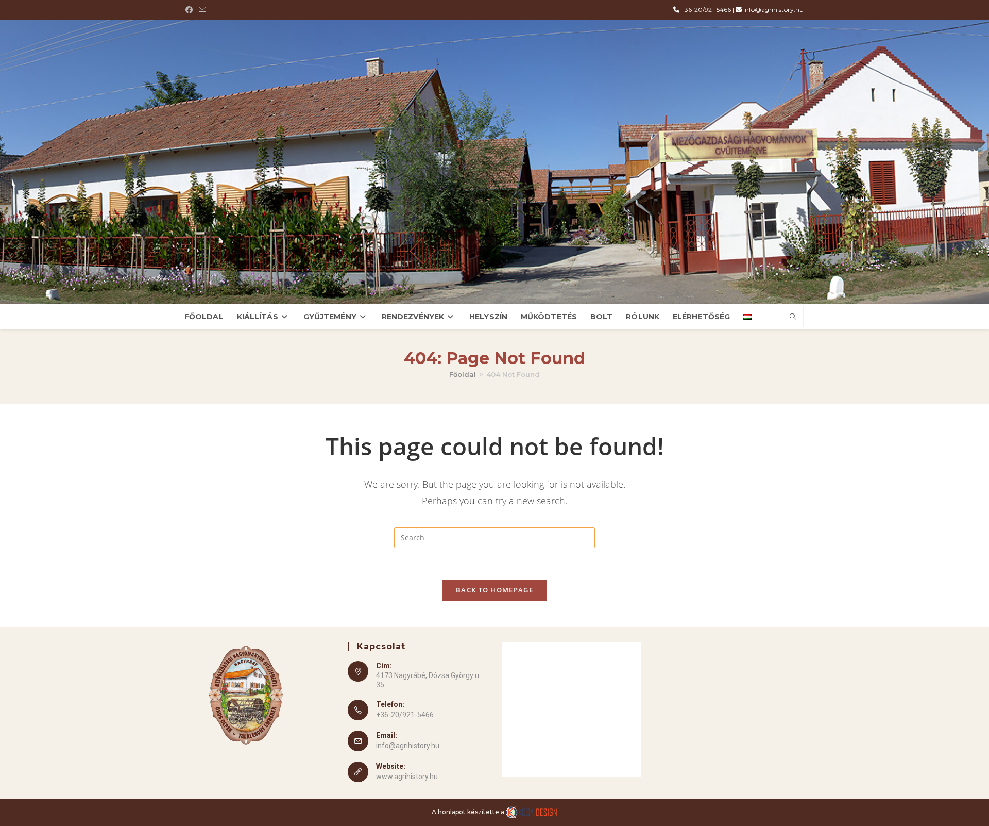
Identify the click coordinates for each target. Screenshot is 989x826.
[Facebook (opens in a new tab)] (190, 10)
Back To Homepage (494, 589)
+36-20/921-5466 (706, 9)
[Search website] (793, 317)
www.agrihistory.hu (407, 776)
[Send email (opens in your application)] (202, 10)
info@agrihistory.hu (773, 9)
